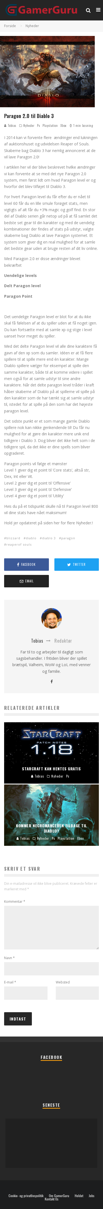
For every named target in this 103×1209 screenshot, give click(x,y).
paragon (68, 538)
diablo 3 (49, 538)
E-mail (10, 982)
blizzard (13, 538)
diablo (31, 538)
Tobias (11, 125)
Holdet (79, 1195)
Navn (9, 958)
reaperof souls (19, 544)
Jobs (91, 1195)
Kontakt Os (52, 1199)
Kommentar (14, 901)
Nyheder (28, 125)
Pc (38, 125)
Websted (63, 982)
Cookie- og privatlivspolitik (26, 1195)
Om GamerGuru (59, 1195)
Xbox (63, 125)
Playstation (50, 125)
